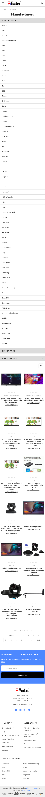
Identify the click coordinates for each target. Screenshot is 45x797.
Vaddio (4, 318)
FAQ (3, 732)
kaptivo (5, 157)
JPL (3, 146)
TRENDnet (6, 308)
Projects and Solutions (10, 735)
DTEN (4, 91)
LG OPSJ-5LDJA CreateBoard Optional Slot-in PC (33, 485)
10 (21, 640)
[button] (41, 365)
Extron (4, 106)
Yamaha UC (6, 338)
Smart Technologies (9, 288)
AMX (3, 30)
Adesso (4, 25)
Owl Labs (5, 222)
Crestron (5, 76)
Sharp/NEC (6, 278)
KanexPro (5, 152)
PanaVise (5, 232)
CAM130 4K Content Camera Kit (33, 611)
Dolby (4, 86)
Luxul (4, 187)
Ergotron (5, 101)
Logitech (5, 177)
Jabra (4, 141)
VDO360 (5, 328)
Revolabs (5, 268)
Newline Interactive (9, 212)
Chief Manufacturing (31, 764)
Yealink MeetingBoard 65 (11, 568)
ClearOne (5, 71)
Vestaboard (6, 323)
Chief (4, 66)
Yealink (4, 343)
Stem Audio (6, 303)
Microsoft (5, 192)
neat (3, 207)
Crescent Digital (8, 126)
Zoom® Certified (30, 740)
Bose (4, 61)
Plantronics (6, 248)
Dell (3, 81)
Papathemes (27, 790)
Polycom (5, 258)
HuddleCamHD (7, 116)
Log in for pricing (11, 405)
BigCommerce (31, 788)
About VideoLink (8, 739)
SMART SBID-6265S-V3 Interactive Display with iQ (34, 399)
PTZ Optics (6, 263)
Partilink (5, 237)
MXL (3, 202)
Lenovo (4, 162)
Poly (3, 253)
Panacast (5, 227)
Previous (10, 635)
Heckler (5, 111)
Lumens (5, 182)
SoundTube (6, 298)
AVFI (3, 51)
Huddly (4, 121)
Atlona (4, 35)
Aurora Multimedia (9, 40)
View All (26, 778)
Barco (4, 56)
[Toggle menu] (3, 3)
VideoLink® (6, 333)
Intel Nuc (5, 136)
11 (26, 640)
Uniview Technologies (10, 313)
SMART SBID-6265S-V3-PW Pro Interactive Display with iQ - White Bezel (11, 400)
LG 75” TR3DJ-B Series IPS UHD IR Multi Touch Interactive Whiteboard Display (34, 443)
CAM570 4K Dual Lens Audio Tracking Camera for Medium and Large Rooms (11, 529)
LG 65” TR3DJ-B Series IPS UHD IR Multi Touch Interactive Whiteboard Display (11, 486)
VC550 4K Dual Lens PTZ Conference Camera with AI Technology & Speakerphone (11, 613)
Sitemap (5, 750)
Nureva (4, 217)
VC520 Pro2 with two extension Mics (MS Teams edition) (33, 570)
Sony (4, 293)
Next (38, 640)
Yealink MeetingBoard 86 (34, 527)
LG (3, 167)
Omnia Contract (8, 728)
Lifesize (4, 172)
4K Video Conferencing (32, 748)
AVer (3, 46)
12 (31, 640)
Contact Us (6, 743)
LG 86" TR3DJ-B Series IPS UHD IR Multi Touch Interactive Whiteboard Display (11, 443)
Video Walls (28, 744)
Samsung (5, 273)
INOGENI (5, 131)
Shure (4, 283)
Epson (4, 96)
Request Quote (7, 746)
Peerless (5, 242)
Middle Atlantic (7, 197)
